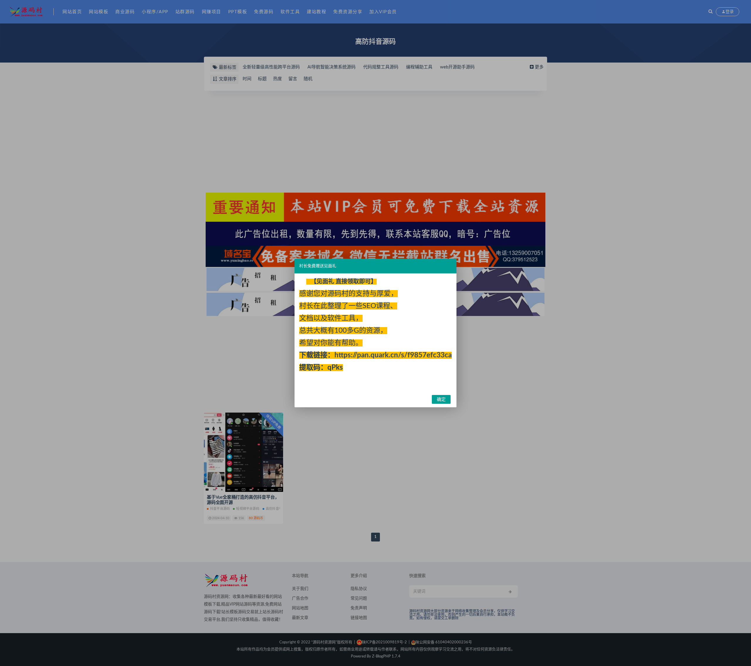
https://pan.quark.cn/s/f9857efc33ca (393, 355)
